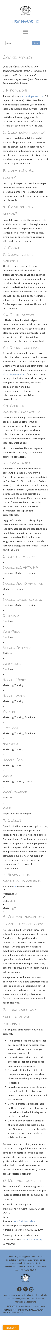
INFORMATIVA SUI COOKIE (12, 1310)
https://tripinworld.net (32, 96)
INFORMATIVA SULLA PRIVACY (32, 1310)
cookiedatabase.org (32, 1239)
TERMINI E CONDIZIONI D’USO (13, 1312)
